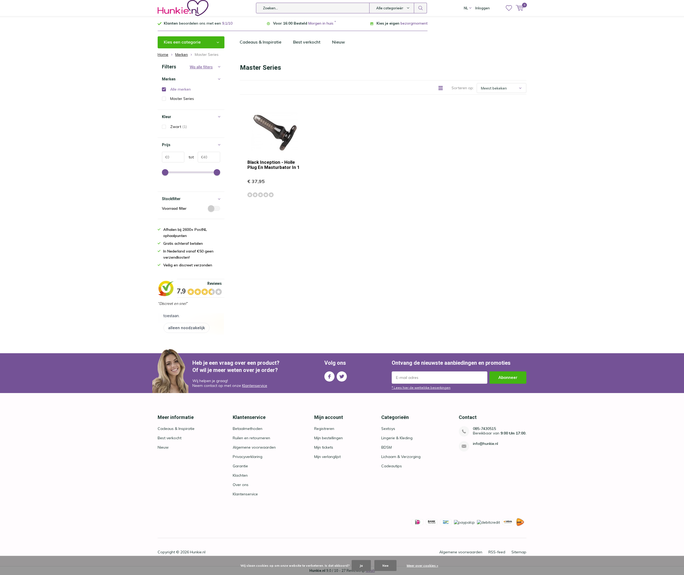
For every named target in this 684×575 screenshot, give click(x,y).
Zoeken (420, 8)
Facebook (329, 376)
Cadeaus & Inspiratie (260, 42)
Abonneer (508, 377)
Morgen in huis (320, 23)
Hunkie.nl (197, 552)
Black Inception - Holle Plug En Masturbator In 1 (273, 165)
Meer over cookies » (422, 566)
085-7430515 (484, 428)
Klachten (240, 475)
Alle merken (180, 89)
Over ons (240, 484)
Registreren (324, 428)
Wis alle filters (201, 67)
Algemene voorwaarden (254, 447)
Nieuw (338, 42)
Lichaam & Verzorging (401, 456)
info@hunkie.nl (485, 443)
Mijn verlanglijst (327, 456)
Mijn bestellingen (328, 438)
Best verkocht (306, 42)
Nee (385, 566)
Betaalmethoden (247, 428)
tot (189, 157)
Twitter (342, 376)
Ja (361, 566)
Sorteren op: (463, 88)
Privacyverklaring (247, 456)
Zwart (178, 126)
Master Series (182, 98)
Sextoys (388, 428)
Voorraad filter (174, 208)
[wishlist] (509, 8)
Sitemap (518, 552)
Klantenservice (254, 385)
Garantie (240, 466)
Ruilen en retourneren (251, 438)
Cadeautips (391, 466)
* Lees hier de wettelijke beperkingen (421, 388)
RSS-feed (496, 552)
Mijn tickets (323, 447)
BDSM (386, 447)
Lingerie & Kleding (397, 438)
